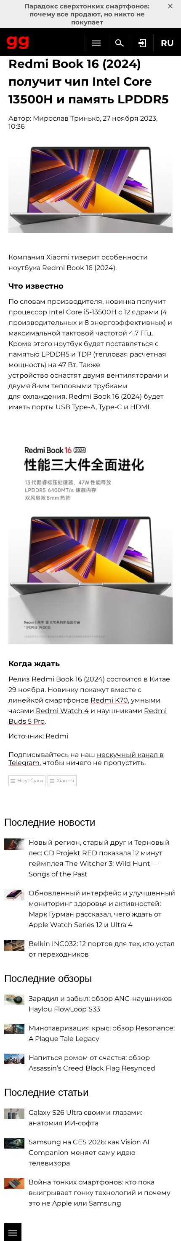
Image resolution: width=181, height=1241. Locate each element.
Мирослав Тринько (66, 118)
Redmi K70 (109, 700)
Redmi (56, 736)
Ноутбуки (30, 780)
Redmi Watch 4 (62, 711)
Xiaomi (65, 780)
